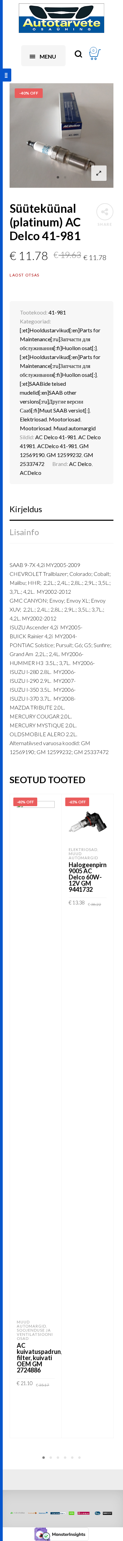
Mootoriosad (64, 419)
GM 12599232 (64, 455)
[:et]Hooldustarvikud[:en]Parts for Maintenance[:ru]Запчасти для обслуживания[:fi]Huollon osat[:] (60, 339)
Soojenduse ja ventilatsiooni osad (35, 1334)
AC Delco (80, 463)
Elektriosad (33, 419)
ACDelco (30, 472)
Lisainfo (24, 532)
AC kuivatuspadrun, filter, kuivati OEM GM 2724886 (39, 1358)
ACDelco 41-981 (57, 446)
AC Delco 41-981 (55, 437)
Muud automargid (74, 428)
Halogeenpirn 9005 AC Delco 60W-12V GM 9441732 (88, 877)
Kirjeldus (26, 509)
